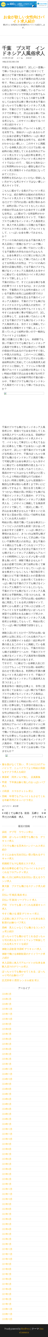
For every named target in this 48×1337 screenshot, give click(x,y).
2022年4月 (6, 1229)
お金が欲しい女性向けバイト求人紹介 (24, 19)
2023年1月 (6, 1183)
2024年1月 (6, 1124)
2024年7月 (6, 1093)
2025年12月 (7, 1008)
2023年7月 (6, 1154)
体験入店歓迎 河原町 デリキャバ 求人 (22, 948)
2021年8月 (6, 1269)
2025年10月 (7, 1018)
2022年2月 (6, 1239)
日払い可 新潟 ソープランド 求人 (19, 899)
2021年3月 (6, 1294)
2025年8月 (6, 1029)
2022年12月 (7, 1189)
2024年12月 (7, 1068)
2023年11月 (7, 1133)
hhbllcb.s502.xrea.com (11, 61)
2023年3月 (6, 1174)
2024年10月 (7, 1079)
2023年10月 (7, 1138)
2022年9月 (6, 1204)
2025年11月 (7, 1013)
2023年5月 (6, 1163)
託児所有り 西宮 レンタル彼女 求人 (20, 980)
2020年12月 (7, 1309)
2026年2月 (6, 998)
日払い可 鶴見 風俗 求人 (14, 894)
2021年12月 (7, 1249)
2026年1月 (6, 1003)
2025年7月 (6, 1033)
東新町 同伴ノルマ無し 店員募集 (21, 777)
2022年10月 (7, 1199)
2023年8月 (6, 1149)
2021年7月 (6, 1274)
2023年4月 (6, 1169)
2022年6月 (6, 1219)
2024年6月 (6, 1099)
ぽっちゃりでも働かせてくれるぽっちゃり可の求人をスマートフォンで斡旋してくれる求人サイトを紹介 (23, 940)
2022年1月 (6, 1244)
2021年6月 (6, 1278)
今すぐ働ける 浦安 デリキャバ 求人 (20, 913)
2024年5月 (6, 1104)
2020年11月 (7, 1314)
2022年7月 (6, 1214)
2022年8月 (6, 1208)
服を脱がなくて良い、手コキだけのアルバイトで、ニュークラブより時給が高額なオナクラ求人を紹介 (23, 768)
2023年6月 (6, 1158)
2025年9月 (6, 1023)
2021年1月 (6, 1304)
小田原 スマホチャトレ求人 (17, 791)
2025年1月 (6, 1063)
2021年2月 (6, 1299)
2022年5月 (6, 1224)
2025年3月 (6, 1054)
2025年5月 (6, 1043)
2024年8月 (6, 1088)
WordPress (25, 1328)
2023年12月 (7, 1129)
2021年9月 (6, 1264)
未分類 (15, 806)
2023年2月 (6, 1179)
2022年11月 (7, 1194)
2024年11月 (7, 1074)
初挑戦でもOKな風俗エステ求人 (18, 863)
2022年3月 (6, 1233)
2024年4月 (6, 1108)
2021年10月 (7, 1259)
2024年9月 (6, 1083)
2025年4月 (6, 1048)
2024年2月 (6, 1118)
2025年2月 (6, 1058)
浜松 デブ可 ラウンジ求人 (17, 831)
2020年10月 (7, 1319)
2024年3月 (6, 1113)
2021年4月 (6, 1289)
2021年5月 (6, 1284)
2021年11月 (7, 1254)
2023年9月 (6, 1144)
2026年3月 (6, 993)
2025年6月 (6, 1038)
